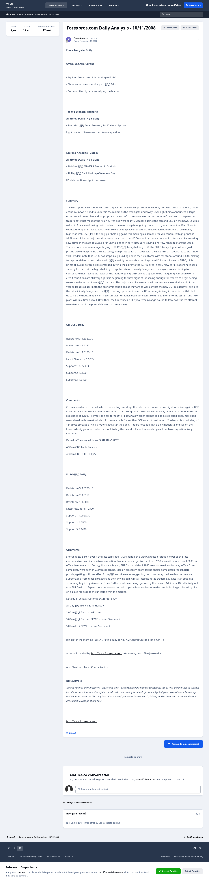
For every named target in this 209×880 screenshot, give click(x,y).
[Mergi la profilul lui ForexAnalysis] (68, 39)
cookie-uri (22, 872)
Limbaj (11, 856)
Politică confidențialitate (31, 856)
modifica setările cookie (111, 872)
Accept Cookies (170, 871)
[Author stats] (197, 39)
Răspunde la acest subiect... (95, 789)
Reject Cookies (192, 871)
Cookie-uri (68, 856)
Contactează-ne (53, 856)
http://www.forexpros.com (106, 653)
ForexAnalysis (80, 38)
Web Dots (165, 856)
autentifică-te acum (145, 779)
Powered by (188, 856)
